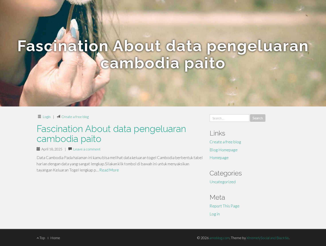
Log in (215, 213)
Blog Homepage (224, 149)
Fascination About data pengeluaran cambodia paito (111, 133)
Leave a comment (86, 149)
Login (47, 116)
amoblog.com (219, 238)
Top (42, 238)
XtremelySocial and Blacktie (268, 238)
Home (55, 238)
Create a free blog (75, 116)
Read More (109, 169)
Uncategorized (223, 181)
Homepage (219, 157)
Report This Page (225, 205)
